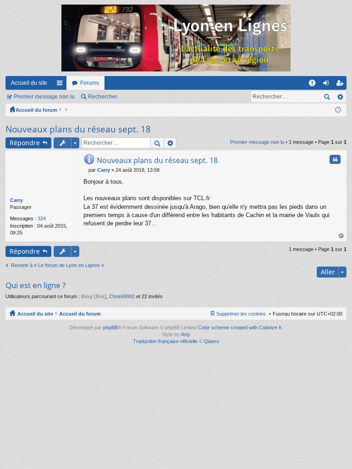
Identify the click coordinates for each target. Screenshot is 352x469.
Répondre (25, 142)
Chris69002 (122, 296)
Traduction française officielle (165, 341)
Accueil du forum (36, 110)
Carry (16, 200)
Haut (341, 236)
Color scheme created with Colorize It (239, 327)
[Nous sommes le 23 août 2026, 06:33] (338, 110)
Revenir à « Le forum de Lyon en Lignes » (57, 265)
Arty (185, 334)
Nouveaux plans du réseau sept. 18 (78, 129)
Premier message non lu (44, 96)
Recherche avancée (340, 96)
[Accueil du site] (176, 38)
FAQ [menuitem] (315, 85)
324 (42, 218)
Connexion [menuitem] (328, 85)
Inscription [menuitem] (341, 85)
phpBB (110, 327)
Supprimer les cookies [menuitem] (241, 313)
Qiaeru (211, 341)
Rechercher (102, 96)
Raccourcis (61, 85)
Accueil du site (29, 83)
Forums (89, 83)
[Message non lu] (85, 170)
